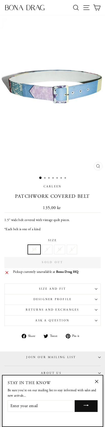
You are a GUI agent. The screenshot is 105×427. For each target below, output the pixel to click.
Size (52, 240)
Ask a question (52, 320)
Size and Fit (52, 289)
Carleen (53, 186)
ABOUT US (51, 373)
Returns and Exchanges (52, 310)
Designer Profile (52, 299)
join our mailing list (51, 357)
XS (34, 249)
